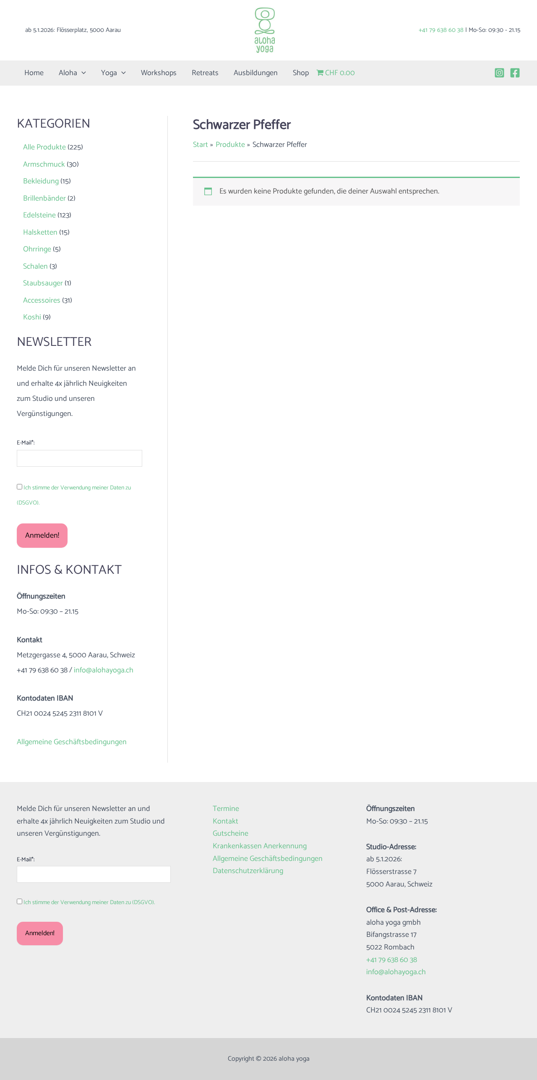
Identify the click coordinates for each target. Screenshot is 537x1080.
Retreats (205, 73)
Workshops (159, 73)
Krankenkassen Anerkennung (260, 846)
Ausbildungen (256, 73)
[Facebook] (515, 73)
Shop (301, 73)
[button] (81, 73)
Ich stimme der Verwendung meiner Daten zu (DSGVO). (89, 902)
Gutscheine (230, 834)
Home (34, 73)
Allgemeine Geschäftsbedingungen (72, 742)
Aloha (68, 73)
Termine (226, 809)
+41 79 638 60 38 (441, 30)
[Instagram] (499, 73)
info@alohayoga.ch (103, 670)
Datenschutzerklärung (248, 871)
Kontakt (225, 822)
